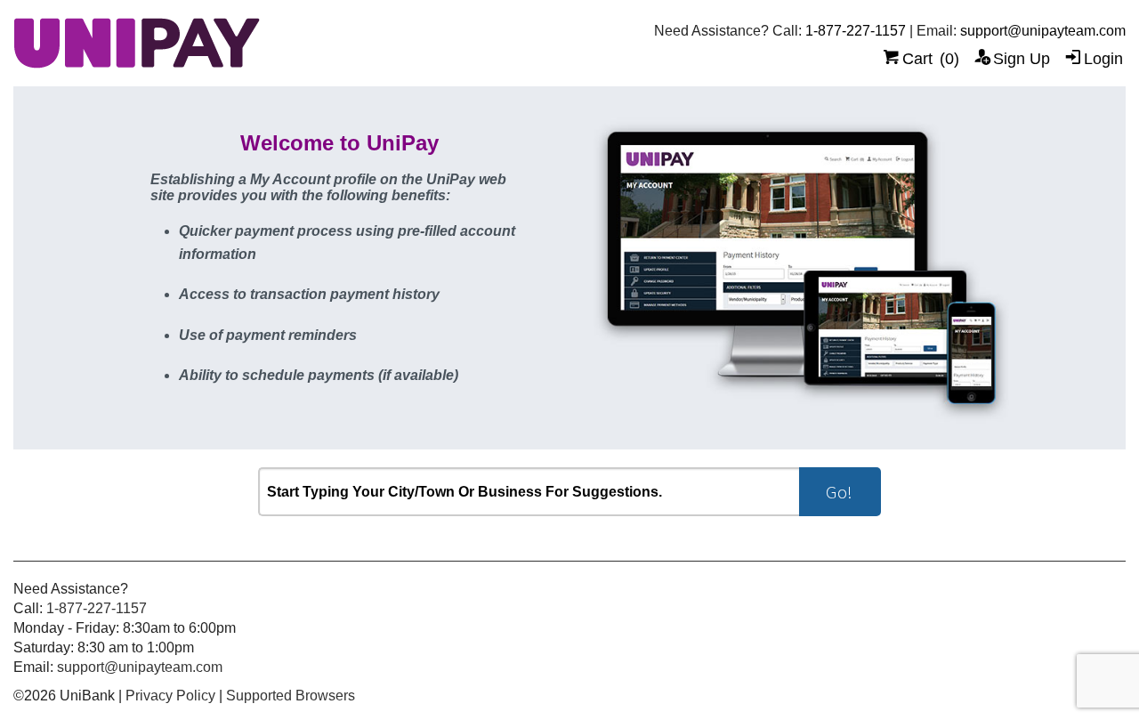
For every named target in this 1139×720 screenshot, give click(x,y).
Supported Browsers (290, 695)
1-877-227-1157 (855, 30)
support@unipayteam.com (1043, 30)
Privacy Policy (170, 695)
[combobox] (528, 491)
